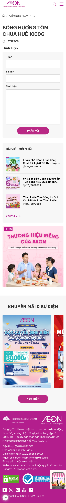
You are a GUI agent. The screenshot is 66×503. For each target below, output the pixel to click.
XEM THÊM (33, 398)
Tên (9, 57)
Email (10, 71)
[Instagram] (11, 490)
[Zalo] (18, 490)
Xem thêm (11, 216)
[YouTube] (24, 490)
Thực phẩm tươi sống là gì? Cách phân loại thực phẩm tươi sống (40, 200)
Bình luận (11, 86)
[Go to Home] (4, 15)
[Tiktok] (31, 490)
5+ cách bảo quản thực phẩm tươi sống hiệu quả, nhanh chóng (41, 181)
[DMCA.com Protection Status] (11, 479)
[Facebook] (5, 490)
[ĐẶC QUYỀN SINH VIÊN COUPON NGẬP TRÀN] (27, 351)
